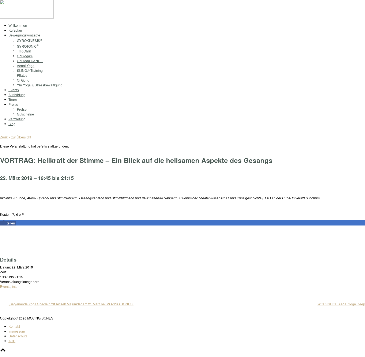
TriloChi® (24, 51)
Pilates (22, 75)
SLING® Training (30, 70)
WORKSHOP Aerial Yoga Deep (341, 304)
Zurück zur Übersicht (15, 137)
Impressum (16, 331)
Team (12, 99)
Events (13, 89)
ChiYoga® (25, 56)
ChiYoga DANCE (30, 60)
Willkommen (17, 25)
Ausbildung (17, 94)
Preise (13, 104)
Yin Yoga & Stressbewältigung (40, 85)
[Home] (27, 17)
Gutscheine (25, 114)
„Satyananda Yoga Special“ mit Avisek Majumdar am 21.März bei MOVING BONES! (70, 304)
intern (16, 286)
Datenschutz (17, 336)
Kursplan (15, 30)
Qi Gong (23, 80)
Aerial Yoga (25, 65)
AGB (11, 340)
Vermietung (17, 119)
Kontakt (14, 326)
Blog (11, 123)
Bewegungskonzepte (24, 35)
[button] (8, 223)
